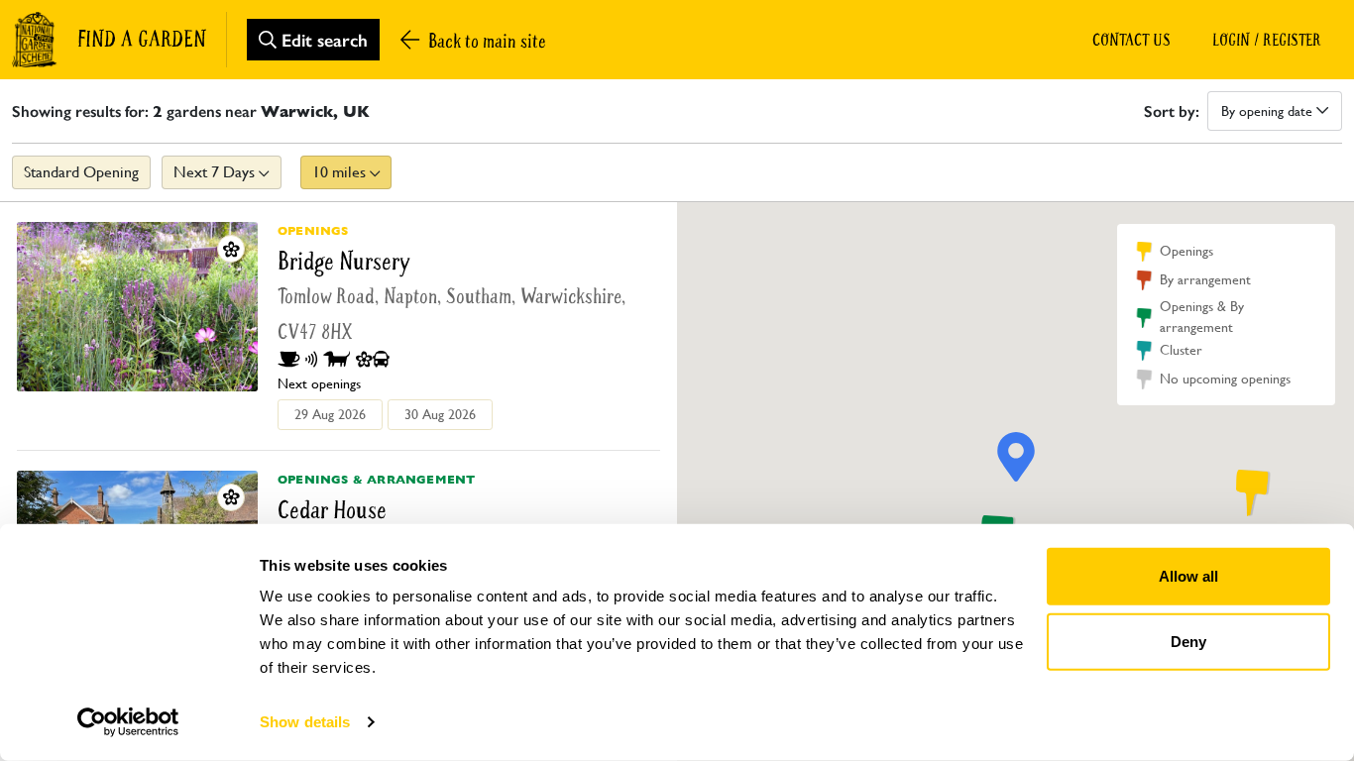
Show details (305, 721)
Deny (1188, 640)
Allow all (1188, 576)
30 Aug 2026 (440, 414)
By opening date (1268, 111)
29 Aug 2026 (330, 414)
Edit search (322, 40)
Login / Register (1266, 40)
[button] (1248, 493)
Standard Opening (81, 172)
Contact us (1131, 40)
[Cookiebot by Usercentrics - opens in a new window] (128, 722)
